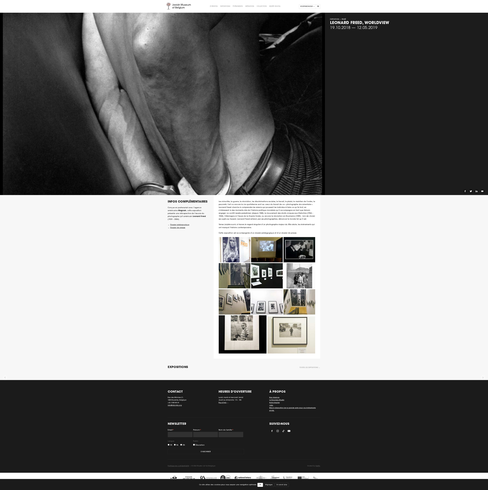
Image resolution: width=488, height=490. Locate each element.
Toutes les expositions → (310, 367)
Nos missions (274, 397)
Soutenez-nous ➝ (307, 6)
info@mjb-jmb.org (175, 405)
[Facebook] (465, 191)
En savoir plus (282, 485)
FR (171, 445)
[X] (470, 191)
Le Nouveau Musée (276, 400)
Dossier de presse (177, 228)
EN (184, 445)
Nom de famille (226, 430)
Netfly (318, 466)
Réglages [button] (269, 485)
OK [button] (260, 485)
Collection (262, 6)
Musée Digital (275, 6)
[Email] (482, 191)
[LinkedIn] (476, 191)
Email (171, 430)
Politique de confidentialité (178, 466)
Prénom (197, 430)
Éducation (200, 445)
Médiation (249, 6)
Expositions (225, 6)
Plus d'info (223, 403)
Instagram (277, 430)
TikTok (283, 430)
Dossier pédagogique (179, 225)
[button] (5, 377)
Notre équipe (274, 403)
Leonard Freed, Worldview (359, 23)
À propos (214, 6)
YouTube (289, 430)
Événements (238, 6)
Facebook (271, 430)
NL (177, 445)
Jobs (271, 405)
